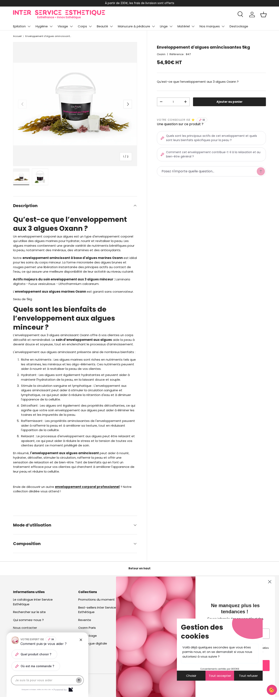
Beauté (102, 26)
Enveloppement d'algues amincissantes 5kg (48, 36)
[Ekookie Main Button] (272, 690)
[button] (263, 14)
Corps (82, 26)
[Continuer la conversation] (79, 680)
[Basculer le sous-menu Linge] (171, 26)
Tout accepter (220, 676)
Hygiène (42, 26)
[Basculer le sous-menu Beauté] (111, 26)
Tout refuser (248, 676)
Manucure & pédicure (134, 26)
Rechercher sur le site (29, 612)
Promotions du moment (96, 599)
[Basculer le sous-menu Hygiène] (51, 26)
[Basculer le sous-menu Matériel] (193, 26)
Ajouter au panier (229, 102)
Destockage (239, 26)
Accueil (17, 36)
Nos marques (210, 26)
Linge (164, 26)
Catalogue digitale (92, 643)
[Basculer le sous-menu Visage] (71, 26)
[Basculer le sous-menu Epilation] (29, 26)
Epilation (19, 26)
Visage (63, 26)
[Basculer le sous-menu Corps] (90, 26)
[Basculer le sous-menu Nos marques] (223, 26)
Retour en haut (139, 568)
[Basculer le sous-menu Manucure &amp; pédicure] (153, 26)
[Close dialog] (269, 581)
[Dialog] (70, 689)
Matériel (183, 26)
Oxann (161, 54)
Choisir (191, 676)
